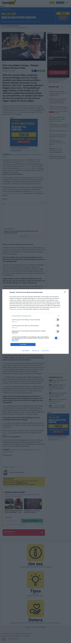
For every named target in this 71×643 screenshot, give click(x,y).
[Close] (65, 292)
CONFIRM (23, 344)
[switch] (57, 319)
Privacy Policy (45, 350)
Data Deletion (25, 350)
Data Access (35, 350)
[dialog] (35, 321)
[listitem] (35, 316)
